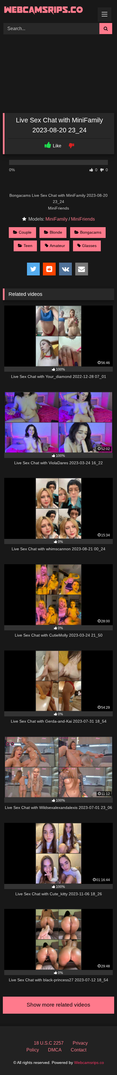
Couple (25, 232)
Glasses (89, 245)
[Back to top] (99, 1058)
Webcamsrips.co (89, 1062)
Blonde (56, 232)
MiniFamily (56, 219)
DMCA (55, 1049)
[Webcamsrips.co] (48, 10)
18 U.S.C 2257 (49, 1043)
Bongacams (90, 232)
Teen (28, 245)
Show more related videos (58, 1005)
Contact (78, 1049)
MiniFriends (83, 219)
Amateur (57, 245)
